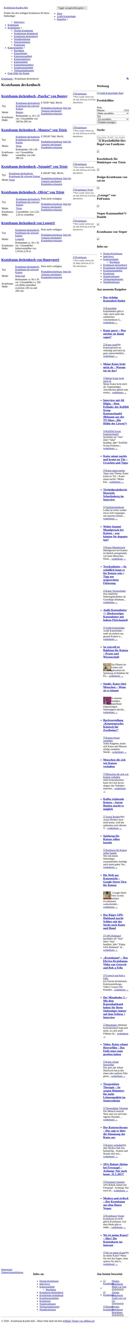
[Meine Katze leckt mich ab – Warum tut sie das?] (116, 381)
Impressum (6, 1269)
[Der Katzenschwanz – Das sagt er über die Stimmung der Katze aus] (113, 1145)
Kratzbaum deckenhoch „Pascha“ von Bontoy (34, 96)
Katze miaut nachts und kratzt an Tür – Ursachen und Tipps (115, 459)
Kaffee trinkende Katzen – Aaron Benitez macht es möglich (113, 804)
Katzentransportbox (24, 64)
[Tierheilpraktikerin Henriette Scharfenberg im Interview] (113, 507)
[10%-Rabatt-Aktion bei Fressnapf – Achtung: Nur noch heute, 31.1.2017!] (114, 1182)
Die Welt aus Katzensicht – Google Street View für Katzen (115, 880)
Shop (59, 13)
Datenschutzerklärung (12, 1272)
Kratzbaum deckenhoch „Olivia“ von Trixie (32, 192)
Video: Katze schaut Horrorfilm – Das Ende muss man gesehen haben (115, 1049)
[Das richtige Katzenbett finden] (110, 308)
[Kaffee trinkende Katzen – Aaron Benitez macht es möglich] (111, 816)
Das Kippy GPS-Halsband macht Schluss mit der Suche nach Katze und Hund (114, 921)
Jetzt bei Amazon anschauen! (56, 109)
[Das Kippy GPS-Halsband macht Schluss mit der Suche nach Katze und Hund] (112, 935)
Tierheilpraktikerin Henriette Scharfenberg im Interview (115, 494)
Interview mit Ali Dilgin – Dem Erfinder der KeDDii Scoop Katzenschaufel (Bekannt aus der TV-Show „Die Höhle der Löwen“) (116, 412)
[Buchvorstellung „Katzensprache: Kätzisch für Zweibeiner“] (116, 740)
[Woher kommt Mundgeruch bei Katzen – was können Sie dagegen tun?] (114, 547)
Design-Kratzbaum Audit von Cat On (119, 1296)
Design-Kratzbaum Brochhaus (117, 1309)
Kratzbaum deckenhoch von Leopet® (28, 223)
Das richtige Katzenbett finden (114, 299)
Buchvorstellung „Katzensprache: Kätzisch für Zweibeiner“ (113, 725)
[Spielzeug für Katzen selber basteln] (116, 853)
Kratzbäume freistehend (26, 33)
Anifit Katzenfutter (66, 16)
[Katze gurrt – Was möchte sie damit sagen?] (110, 344)
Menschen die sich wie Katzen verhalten (114, 763)
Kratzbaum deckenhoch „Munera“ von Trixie (34, 130)
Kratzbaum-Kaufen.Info (16, 7)
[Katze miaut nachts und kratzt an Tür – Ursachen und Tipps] (114, 470)
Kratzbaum (13, 25)
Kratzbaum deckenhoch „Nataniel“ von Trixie (34, 166)
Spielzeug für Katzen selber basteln (111, 839)
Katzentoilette (21, 62)
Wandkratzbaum (22, 39)
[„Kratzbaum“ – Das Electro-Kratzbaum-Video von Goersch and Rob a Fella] (116, 978)
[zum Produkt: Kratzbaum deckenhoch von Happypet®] (80, 257)
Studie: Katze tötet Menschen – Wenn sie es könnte (114, 687)
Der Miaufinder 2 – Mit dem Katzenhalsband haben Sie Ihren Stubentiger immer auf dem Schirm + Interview (115, 1007)
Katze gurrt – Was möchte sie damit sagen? (114, 334)
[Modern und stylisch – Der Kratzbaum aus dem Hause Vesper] (113, 1216)
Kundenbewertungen (51, 113)
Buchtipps (19, 50)
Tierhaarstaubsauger (24, 70)
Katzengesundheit (23, 56)
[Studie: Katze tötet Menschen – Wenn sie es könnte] (107, 703)
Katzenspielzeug (22, 59)
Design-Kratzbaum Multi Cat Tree (119, 1284)
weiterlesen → (110, 322)
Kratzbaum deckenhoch (26, 36)
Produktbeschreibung (51, 108)
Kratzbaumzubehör (23, 67)
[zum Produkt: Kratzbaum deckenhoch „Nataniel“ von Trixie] (80, 164)
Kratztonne (19, 45)
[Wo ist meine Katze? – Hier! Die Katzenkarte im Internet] (114, 1252)
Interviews (19, 22)
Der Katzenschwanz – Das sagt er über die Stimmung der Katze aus (115, 1132)
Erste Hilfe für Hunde (18, 73)
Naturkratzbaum (22, 42)
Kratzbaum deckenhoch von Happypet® (30, 259)
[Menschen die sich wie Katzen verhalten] (116, 777)
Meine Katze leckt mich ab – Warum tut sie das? (114, 367)
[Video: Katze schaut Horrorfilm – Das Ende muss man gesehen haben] (116, 1064)
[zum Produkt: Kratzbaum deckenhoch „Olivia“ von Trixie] (83, 189)
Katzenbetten (20, 53)
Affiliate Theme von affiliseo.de (78, 1321)
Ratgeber (62, 19)
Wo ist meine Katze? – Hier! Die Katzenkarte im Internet (115, 1240)
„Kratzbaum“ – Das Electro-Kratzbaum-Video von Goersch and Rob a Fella (115, 962)
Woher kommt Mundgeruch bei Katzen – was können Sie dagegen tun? (115, 533)
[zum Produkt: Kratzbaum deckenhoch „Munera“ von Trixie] (80, 127)
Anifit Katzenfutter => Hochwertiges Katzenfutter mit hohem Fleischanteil (115, 615)
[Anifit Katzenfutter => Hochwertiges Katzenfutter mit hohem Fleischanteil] (114, 627)
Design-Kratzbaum (23, 30)
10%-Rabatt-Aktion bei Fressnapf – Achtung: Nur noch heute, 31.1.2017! (115, 1169)
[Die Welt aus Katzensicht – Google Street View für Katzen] (107, 898)
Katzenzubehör (15, 47)
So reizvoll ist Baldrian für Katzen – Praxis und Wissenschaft (115, 651)
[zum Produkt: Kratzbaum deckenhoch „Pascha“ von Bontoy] (80, 93)
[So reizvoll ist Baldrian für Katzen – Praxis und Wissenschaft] (107, 670)
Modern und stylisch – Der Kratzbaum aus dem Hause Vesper (115, 1203)
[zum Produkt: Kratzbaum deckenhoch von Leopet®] (80, 220)
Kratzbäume (14, 27)
